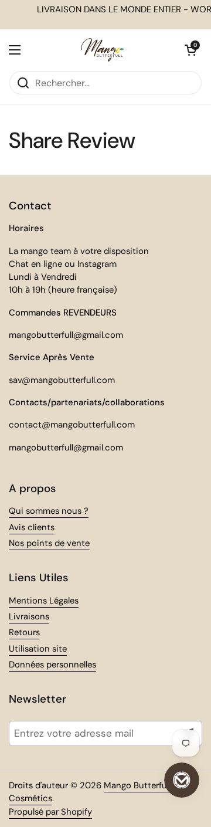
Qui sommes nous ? (49, 511)
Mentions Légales (44, 600)
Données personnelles (52, 664)
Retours (24, 632)
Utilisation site (38, 649)
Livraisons (29, 616)
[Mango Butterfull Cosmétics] (102, 50)
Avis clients (32, 527)
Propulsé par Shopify (50, 812)
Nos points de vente (49, 543)
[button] (190, 50)
